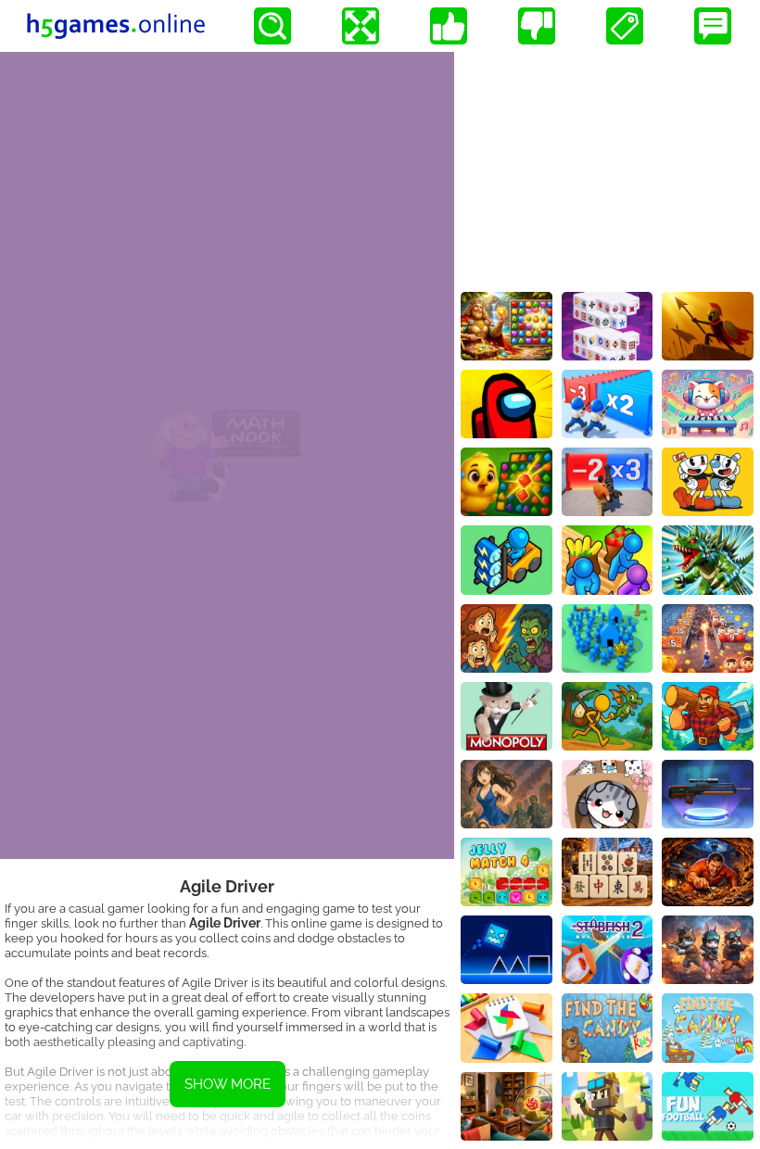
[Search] (272, 25)
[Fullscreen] (360, 25)
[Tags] (624, 25)
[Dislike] (536, 25)
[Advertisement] (607, 168)
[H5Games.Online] (116, 25)
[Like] (448, 25)
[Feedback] (712, 25)
